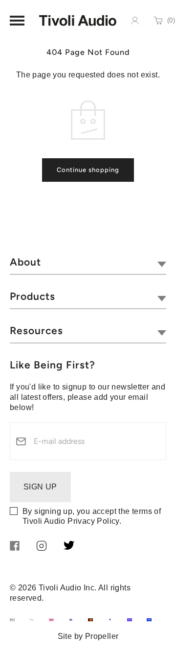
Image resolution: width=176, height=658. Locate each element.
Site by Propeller (88, 636)
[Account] (135, 20)
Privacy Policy (93, 521)
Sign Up (40, 487)
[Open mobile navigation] (17, 20)
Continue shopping (88, 169)
